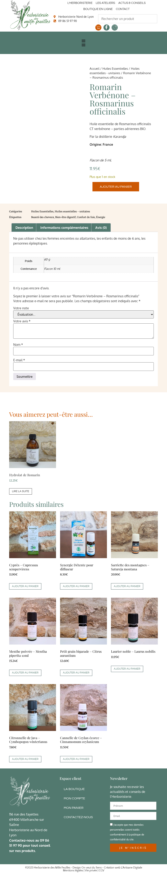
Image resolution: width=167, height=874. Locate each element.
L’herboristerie (79, 2)
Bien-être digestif (65, 217)
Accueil (94, 68)
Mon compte (74, 798)
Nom (18, 344)
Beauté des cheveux (42, 217)
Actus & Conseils (132, 2)
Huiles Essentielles (115, 68)
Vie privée (91, 870)
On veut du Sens (91, 867)
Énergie (100, 217)
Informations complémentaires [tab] (64, 228)
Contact (123, 9)
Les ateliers (105, 2)
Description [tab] (24, 228)
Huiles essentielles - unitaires (72, 211)
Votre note (21, 308)
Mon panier (74, 807)
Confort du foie (86, 217)
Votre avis (22, 321)
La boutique (74, 789)
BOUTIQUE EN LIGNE (98, 9)
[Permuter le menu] (83, 41)
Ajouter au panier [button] (25, 586)
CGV (101, 870)
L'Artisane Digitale (131, 867)
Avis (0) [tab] (101, 228)
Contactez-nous (78, 817)
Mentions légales (73, 870)
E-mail (19, 360)
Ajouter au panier (116, 186)
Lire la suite (20, 491)
